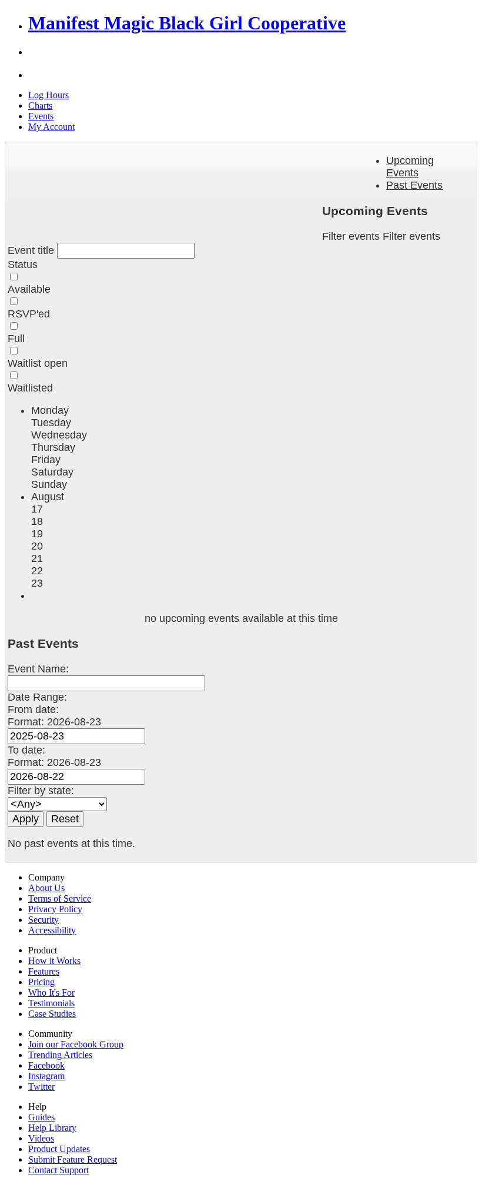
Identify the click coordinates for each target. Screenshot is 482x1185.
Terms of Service (59, 898)
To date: (26, 750)
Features (43, 971)
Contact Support (58, 1170)
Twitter (41, 1087)
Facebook (46, 1065)
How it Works (54, 961)
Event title (32, 250)
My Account (51, 127)
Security (43, 920)
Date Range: (37, 697)
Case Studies (52, 1014)
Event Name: (38, 669)
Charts (40, 106)
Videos (41, 1138)
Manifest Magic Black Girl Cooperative (187, 23)
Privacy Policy (55, 909)
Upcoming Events (410, 167)
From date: (33, 709)
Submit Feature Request (72, 1159)
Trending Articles (60, 1055)
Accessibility (52, 930)
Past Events (414, 185)
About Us (46, 888)
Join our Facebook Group (75, 1044)
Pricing (41, 982)
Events (40, 116)
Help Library (52, 1128)
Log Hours (48, 95)
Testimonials (51, 1003)
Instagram (46, 1076)
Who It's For (51, 992)
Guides (41, 1117)
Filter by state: (41, 790)
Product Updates (59, 1149)
